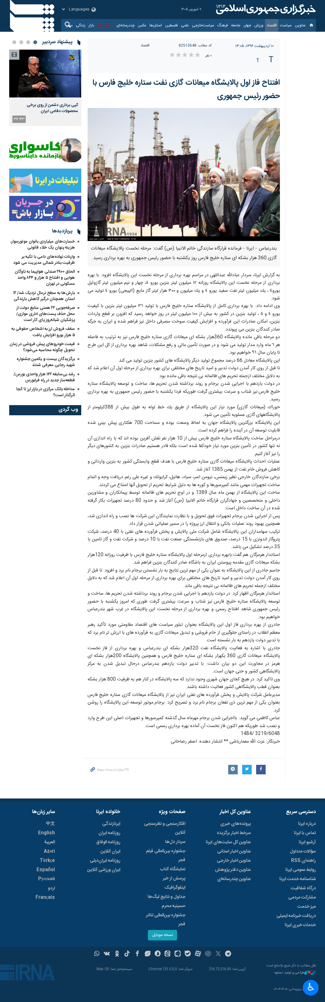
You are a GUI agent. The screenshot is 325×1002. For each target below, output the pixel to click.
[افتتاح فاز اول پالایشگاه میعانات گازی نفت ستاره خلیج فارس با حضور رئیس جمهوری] (184, 174)
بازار (91, 25)
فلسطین (171, 25)
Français (45, 897)
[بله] (187, 954)
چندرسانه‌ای (125, 25)
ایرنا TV (103, 25)
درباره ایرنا (307, 824)
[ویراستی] (147, 954)
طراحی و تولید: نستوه (289, 973)
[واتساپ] (97, 954)
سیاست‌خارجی (203, 25)
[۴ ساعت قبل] (45, 73)
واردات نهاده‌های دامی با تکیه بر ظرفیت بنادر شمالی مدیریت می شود (44, 259)
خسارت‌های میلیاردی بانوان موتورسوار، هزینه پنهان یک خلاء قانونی (42, 244)
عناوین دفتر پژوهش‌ (233, 870)
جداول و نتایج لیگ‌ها (166, 897)
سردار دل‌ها (175, 842)
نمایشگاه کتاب (172, 869)
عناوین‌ (300, 25)
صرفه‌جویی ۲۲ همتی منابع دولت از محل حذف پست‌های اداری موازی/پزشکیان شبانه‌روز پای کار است (45, 314)
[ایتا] (167, 954)
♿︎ (310, 987)
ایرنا (265, 9)
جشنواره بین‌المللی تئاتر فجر (165, 920)
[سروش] (157, 954)
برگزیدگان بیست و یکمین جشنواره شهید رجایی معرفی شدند (46, 362)
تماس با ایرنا (305, 833)
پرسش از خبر (174, 878)
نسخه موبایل (162, 935)
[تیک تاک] (127, 954)
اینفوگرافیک (174, 888)
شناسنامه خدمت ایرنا (297, 879)
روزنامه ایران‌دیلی (105, 861)
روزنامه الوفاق (108, 842)
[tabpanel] (45, 88)
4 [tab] (14, 42)
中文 (50, 824)
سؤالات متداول (303, 851)
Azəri (49, 851)
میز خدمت (306, 907)
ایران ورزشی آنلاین (103, 870)
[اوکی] (117, 954)
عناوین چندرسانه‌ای (234, 879)
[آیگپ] (177, 954)
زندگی (80, 25)
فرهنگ (222, 25)
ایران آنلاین (110, 851)
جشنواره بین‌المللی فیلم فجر (165, 855)
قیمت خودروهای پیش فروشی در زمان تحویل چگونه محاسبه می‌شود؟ (42, 347)
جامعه (235, 25)
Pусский (46, 879)
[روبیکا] (208, 954)
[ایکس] (218, 954)
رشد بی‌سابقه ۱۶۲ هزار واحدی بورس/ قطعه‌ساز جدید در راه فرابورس (44, 377)
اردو (51, 888)
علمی (185, 25)
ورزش (258, 25)
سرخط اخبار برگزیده (234, 833)
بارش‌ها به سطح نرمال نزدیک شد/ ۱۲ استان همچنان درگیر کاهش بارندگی (44, 296)
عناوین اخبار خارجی (234, 861)
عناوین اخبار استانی (234, 851)
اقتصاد (272, 25)
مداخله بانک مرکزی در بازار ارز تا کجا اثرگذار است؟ (45, 392)
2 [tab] (28, 42)
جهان (247, 25)
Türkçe (47, 861)
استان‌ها (155, 25)
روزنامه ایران (109, 833)
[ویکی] (107, 954)
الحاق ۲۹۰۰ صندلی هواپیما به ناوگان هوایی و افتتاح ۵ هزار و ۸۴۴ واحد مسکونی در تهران (45, 277)
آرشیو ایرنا (307, 842)
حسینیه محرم (173, 906)
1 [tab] (35, 42)
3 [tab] (21, 42)
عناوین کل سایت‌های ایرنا (228, 842)
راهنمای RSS (303, 861)
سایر (69, 25)
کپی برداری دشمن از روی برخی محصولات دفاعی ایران (52, 108)
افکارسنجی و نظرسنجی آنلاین (164, 828)
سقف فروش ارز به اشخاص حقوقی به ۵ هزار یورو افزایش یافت (43, 331)
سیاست (286, 25)
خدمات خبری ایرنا (300, 925)
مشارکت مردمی (302, 897)
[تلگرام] (228, 954)
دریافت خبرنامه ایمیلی (296, 916)
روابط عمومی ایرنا (300, 870)
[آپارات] (198, 954)
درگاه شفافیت (303, 888)
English (46, 833)
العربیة (49, 842)
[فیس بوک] (137, 954)
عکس (142, 25)
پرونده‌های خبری (235, 824)
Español (45, 870)
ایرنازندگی (111, 824)
